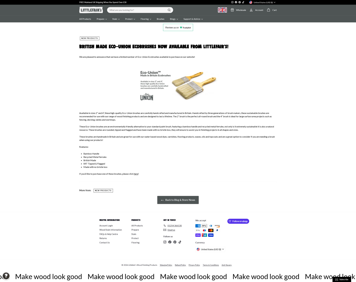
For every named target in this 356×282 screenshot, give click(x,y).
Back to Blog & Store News (180, 199)
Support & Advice (192, 19)
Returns (103, 238)
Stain (115, 19)
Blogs (173, 19)
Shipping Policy (166, 265)
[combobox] (140, 10)
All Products (85, 19)
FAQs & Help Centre (108, 234)
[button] (6, 276)
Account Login (106, 225)
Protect (129, 19)
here (136, 173)
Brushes (160, 19)
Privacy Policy (194, 265)
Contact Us (104, 242)
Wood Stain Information (110, 229)
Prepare (101, 19)
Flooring (145, 19)
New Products (89, 38)
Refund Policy (180, 265)
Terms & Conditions (211, 265)
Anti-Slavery (227, 265)
